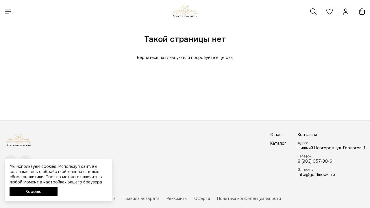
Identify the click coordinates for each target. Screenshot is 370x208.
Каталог (278, 143)
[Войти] (345, 11)
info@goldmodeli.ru (316, 174)
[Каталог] (8, 11)
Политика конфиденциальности (249, 198)
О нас (276, 134)
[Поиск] (313, 11)
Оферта (202, 198)
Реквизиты (176, 198)
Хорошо (33, 191)
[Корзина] (361, 11)
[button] (329, 11)
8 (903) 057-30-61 (316, 161)
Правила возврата (141, 198)
